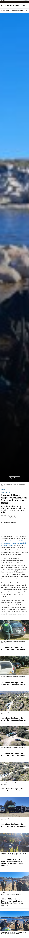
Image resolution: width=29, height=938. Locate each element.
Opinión (12, 10)
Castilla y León (5, 10)
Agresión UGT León (10, 1)
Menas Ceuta (16, 1)
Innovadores (23, 10)
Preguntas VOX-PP (24, 1)
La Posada (16, 10)
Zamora (3, 489)
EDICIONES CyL (24, 0)
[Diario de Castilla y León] (14, 5)
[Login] (27, 5)
